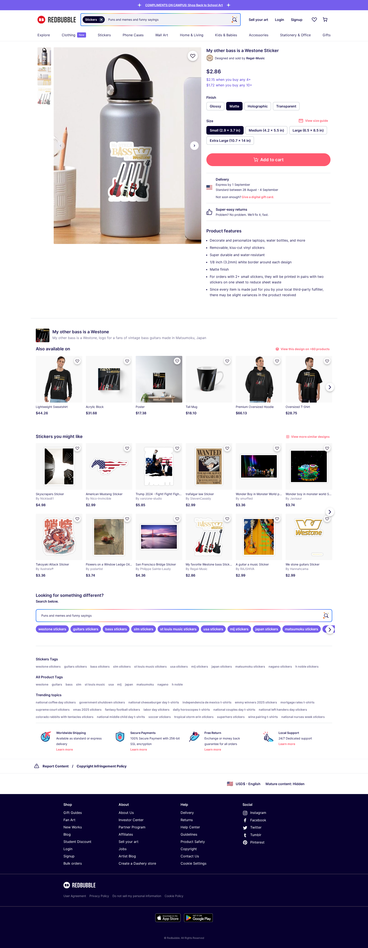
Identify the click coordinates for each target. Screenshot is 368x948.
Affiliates (126, 834)
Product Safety (193, 841)
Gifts (327, 35)
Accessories (258, 35)
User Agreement (74, 896)
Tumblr (255, 835)
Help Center (190, 827)
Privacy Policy (99, 896)
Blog (67, 834)
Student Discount (77, 841)
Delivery (187, 812)
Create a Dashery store (137, 863)
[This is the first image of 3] (60, 145)
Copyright (189, 849)
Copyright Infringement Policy (101, 766)
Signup (69, 856)
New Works (72, 827)
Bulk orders (72, 863)
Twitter (256, 827)
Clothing (73, 35)
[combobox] (160, 20)
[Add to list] (193, 56)
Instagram (258, 812)
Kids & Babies (226, 35)
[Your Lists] (314, 19)
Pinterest (257, 842)
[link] (52, 629)
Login (67, 849)
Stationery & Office (295, 35)
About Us (126, 812)
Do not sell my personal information (136, 896)
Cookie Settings (193, 863)
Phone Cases (133, 35)
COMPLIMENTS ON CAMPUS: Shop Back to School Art (184, 5)
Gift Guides (72, 812)
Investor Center (131, 820)
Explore (43, 35)
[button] (184, 5)
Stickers (104, 35)
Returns (187, 820)
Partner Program (132, 827)
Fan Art (69, 820)
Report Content (56, 766)
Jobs (122, 849)
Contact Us (190, 856)
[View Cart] (325, 19)
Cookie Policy (174, 896)
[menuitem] (43, 35)
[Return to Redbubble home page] (56, 20)
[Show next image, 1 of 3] (194, 145)
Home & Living (191, 35)
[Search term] (234, 19)
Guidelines (189, 834)
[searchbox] (184, 616)
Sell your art (128, 841)
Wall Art (161, 35)
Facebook (258, 820)
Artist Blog (127, 856)
